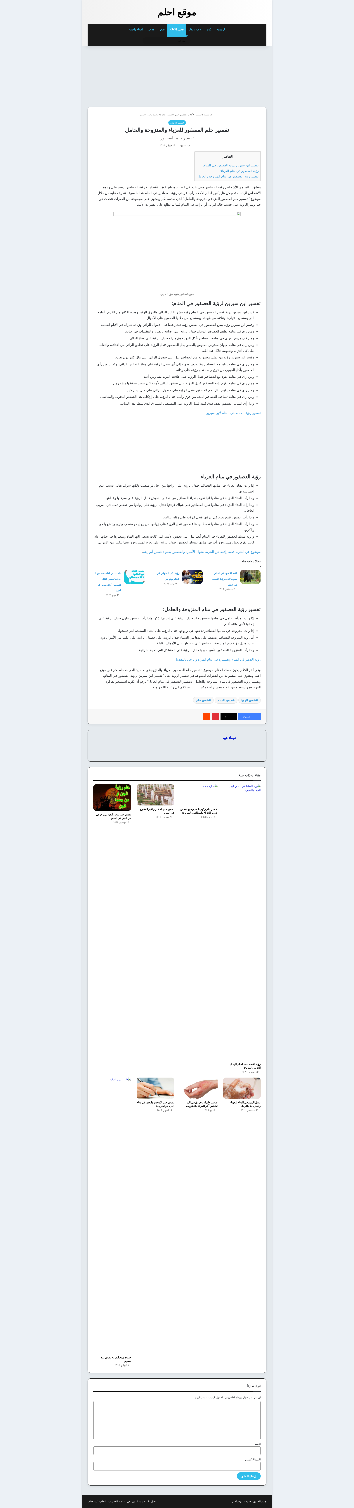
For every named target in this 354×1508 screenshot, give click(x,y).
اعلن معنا (141, 1501)
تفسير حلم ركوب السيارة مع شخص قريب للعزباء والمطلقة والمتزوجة (199, 810)
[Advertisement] (241, 75)
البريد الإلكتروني (253, 1459)
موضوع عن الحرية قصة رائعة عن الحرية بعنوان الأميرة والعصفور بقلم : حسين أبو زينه (202, 552)
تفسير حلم (202, 700)
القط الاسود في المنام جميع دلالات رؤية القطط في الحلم (224, 578)
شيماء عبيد (185, 145)
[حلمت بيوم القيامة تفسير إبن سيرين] (112, 1216)
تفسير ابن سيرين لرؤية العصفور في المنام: (230, 165)
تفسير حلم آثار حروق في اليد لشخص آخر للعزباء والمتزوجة (202, 1104)
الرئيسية (221, 29)
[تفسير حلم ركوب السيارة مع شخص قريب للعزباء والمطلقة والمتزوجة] (199, 794)
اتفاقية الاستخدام (97, 1501)
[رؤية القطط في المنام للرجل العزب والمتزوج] (242, 922)
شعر (162, 29)
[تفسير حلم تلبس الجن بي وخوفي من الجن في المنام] (112, 797)
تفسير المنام (225, 700)
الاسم (258, 1443)
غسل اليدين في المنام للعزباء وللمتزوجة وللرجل (245, 1104)
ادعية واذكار (195, 29)
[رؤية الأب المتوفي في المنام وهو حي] (192, 577)
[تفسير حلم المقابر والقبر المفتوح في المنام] (155, 794)
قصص (151, 29)
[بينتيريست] (215, 716)
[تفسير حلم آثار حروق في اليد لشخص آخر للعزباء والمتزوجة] (199, 1088)
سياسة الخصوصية (116, 1501)
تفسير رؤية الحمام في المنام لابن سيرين (233, 413)
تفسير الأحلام (177, 29)
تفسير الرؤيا (248, 700)
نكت (209, 29)
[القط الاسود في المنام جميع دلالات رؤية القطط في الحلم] (250, 577)
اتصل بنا (152, 1501)
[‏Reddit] (206, 716)
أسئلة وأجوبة (136, 29)
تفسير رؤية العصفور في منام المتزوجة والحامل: (228, 176)
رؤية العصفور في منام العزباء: (239, 171)
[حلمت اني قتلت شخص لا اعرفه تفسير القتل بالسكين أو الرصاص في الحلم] (134, 577)
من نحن (131, 1501)
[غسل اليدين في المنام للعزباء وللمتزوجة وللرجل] (242, 1088)
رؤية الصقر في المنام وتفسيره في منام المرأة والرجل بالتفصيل (217, 659)
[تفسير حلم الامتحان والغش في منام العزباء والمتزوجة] (155, 1088)
